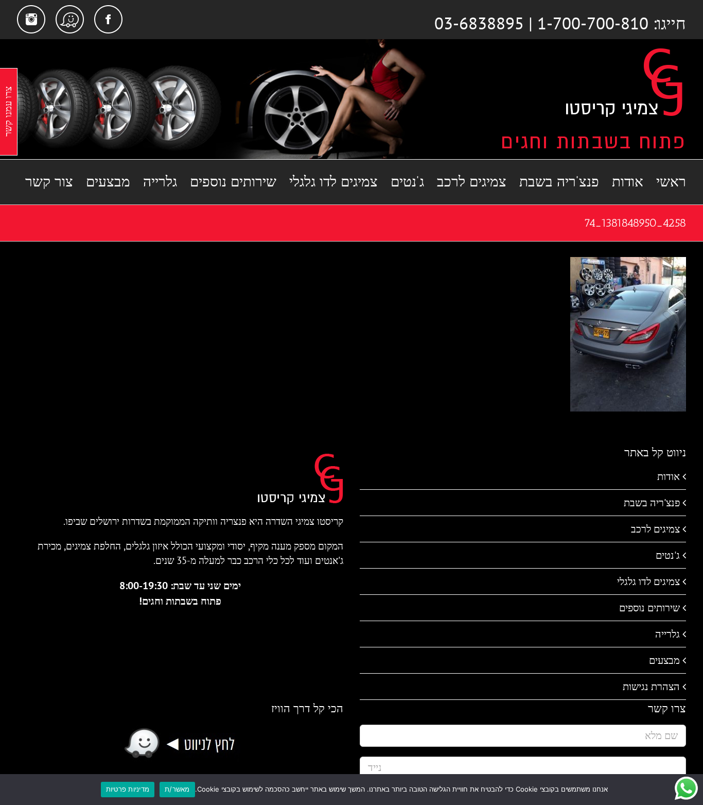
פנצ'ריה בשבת (652, 502)
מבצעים (664, 660)
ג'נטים (668, 555)
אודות (668, 476)
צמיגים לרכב (655, 529)
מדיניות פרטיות (128, 789)
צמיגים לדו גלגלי (648, 581)
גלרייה (667, 634)
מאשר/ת (177, 789)
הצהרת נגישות (651, 686)
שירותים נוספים (649, 607)
